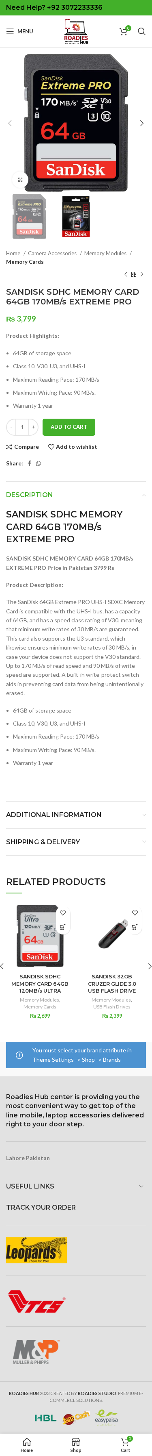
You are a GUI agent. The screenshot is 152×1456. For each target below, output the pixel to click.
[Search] (142, 31)
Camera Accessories (53, 253)
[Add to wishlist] (63, 913)
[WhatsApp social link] (38, 463)
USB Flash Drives (112, 1007)
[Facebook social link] (29, 463)
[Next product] (142, 275)
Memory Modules (106, 253)
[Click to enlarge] (20, 180)
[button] (63, 927)
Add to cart (69, 427)
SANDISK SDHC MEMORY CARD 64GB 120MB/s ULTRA (40, 984)
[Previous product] (126, 275)
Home (13, 253)
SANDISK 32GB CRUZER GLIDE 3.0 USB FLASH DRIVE (112, 984)
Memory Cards (25, 262)
